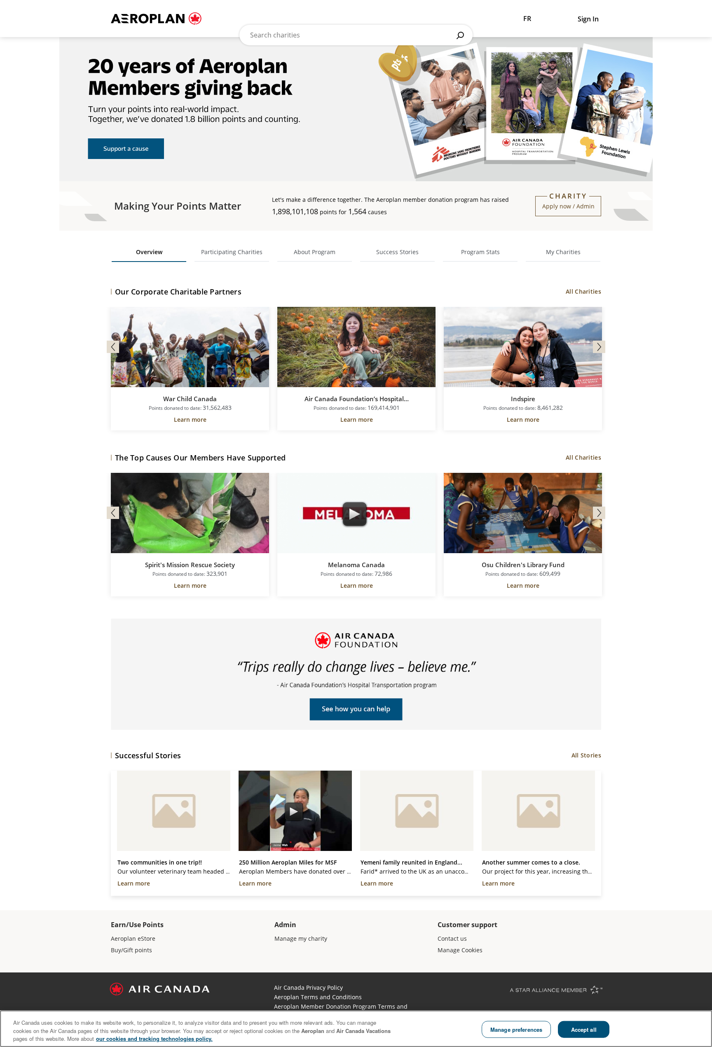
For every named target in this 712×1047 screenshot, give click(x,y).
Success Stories (397, 252)
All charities (583, 291)
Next (599, 347)
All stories (586, 755)
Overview (149, 252)
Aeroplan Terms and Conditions (318, 997)
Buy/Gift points (131, 950)
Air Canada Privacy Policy (308, 987)
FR (527, 18)
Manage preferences (516, 1029)
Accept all (584, 1029)
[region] (356, 1028)
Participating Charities (231, 252)
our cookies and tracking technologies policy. (154, 1038)
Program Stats (480, 252)
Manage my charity (300, 938)
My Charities (563, 252)
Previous (113, 347)
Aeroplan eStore (133, 938)
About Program (314, 252)
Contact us (452, 938)
